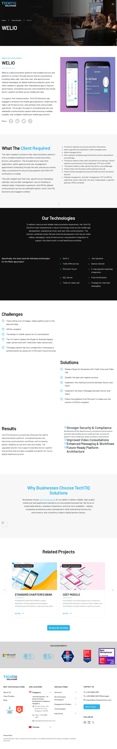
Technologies (60, 709)
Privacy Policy (7, 735)
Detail (18, 613)
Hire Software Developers (60, 698)
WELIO (29, 20)
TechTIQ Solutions (47, 499)
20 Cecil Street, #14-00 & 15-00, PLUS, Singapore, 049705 (42, 708)
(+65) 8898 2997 (92, 692)
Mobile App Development (12, 58)
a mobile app (107, 166)
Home (4, 20)
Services (58, 692)
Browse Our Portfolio (58, 628)
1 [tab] (58, 203)
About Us (7, 692)
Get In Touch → (91, 707)
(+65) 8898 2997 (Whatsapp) (97, 696)
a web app (70, 158)
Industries (58, 713)
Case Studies (16, 20)
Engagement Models (62, 704)
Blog (5, 700)
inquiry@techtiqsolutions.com (45, 721)
